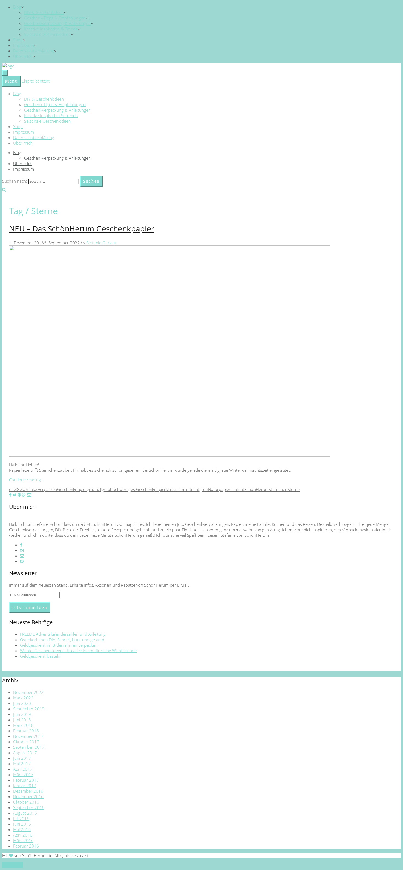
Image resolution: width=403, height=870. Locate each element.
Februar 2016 (26, 846)
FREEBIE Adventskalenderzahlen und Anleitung (63, 634)
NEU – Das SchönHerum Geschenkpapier (81, 228)
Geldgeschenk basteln (40, 656)
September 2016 (28, 807)
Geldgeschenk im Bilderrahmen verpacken (58, 645)
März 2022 (23, 697)
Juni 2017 (22, 758)
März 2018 (23, 725)
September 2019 (28, 708)
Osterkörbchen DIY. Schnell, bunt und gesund (62, 639)
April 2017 (22, 769)
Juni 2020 (22, 703)
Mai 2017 (22, 763)
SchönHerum (256, 489)
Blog (17, 7)
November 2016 (28, 796)
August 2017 (25, 752)
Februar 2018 (26, 730)
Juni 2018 (22, 719)
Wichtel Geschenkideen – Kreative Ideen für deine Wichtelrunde (78, 650)
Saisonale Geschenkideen (47, 34)
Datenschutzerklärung (33, 50)
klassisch (174, 489)
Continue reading (25, 479)
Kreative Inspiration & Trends (51, 29)
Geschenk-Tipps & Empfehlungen (55, 18)
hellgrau (102, 489)
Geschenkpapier (72, 489)
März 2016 (23, 840)
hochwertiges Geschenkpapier (138, 489)
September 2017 (28, 747)
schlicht (237, 489)
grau (91, 489)
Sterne (294, 489)
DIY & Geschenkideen (44, 12)
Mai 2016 (22, 829)
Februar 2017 (26, 780)
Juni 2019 (22, 714)
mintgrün (199, 489)
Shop (18, 40)
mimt (186, 489)
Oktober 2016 (26, 802)
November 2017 (28, 736)
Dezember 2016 (28, 791)
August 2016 (25, 813)
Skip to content (36, 81)
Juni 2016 (22, 824)
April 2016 (22, 835)
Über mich (22, 56)
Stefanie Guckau (101, 242)
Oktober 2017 (26, 741)
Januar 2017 (24, 785)
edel (13, 489)
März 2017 (23, 774)
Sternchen (278, 489)
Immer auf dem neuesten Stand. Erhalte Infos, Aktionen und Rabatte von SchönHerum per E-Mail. (99, 585)
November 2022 (28, 692)
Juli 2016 (21, 818)
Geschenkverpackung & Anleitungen (57, 23)
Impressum (23, 45)
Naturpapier (219, 489)
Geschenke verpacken (37, 489)
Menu (11, 81)
